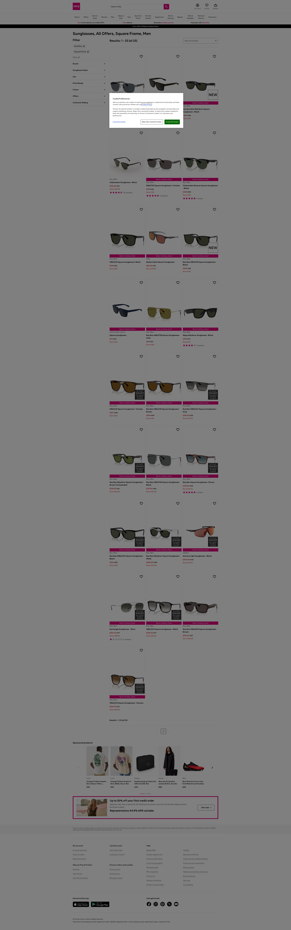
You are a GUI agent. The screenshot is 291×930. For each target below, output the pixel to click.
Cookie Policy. (147, 104)
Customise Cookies (119, 122)
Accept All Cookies (172, 122)
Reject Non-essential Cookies (152, 122)
